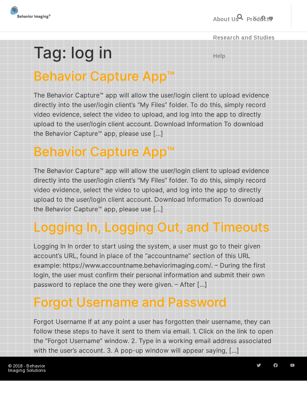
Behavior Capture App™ (104, 76)
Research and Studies (244, 37)
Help (219, 56)
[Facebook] (275, 365)
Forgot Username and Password (130, 302)
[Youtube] (292, 365)
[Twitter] (258, 365)
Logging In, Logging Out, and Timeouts (151, 227)
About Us (226, 19)
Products (259, 19)
